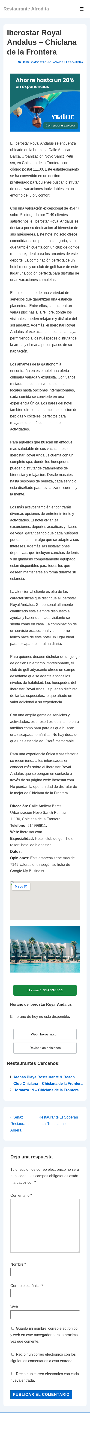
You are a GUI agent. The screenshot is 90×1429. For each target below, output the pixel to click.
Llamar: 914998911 (45, 990)
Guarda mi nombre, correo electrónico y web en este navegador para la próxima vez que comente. (44, 1334)
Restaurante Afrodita (26, 8)
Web (14, 1307)
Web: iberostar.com (45, 1034)
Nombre (17, 1264)
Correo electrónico (25, 1286)
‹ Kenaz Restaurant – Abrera (20, 1123)
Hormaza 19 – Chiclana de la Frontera (46, 1090)
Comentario (21, 1195)
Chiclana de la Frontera (64, 62)
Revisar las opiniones (45, 1048)
